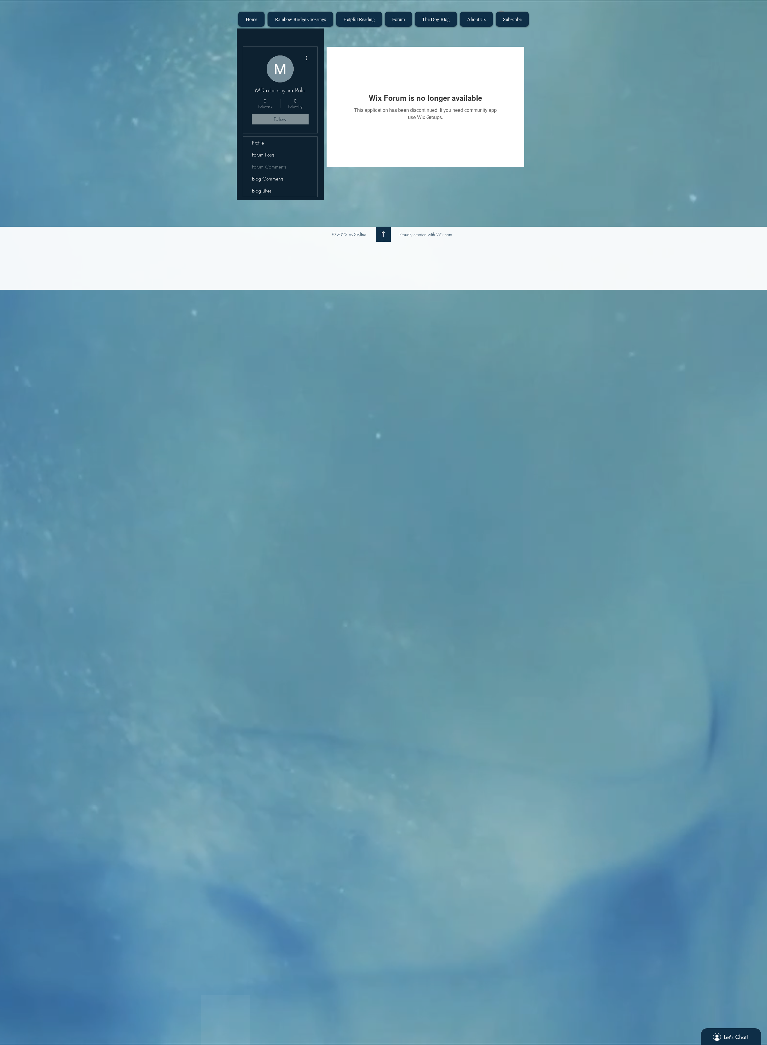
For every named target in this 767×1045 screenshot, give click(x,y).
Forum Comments (269, 166)
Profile (258, 142)
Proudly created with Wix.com (425, 234)
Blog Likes (261, 190)
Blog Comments (267, 178)
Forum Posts (263, 154)
